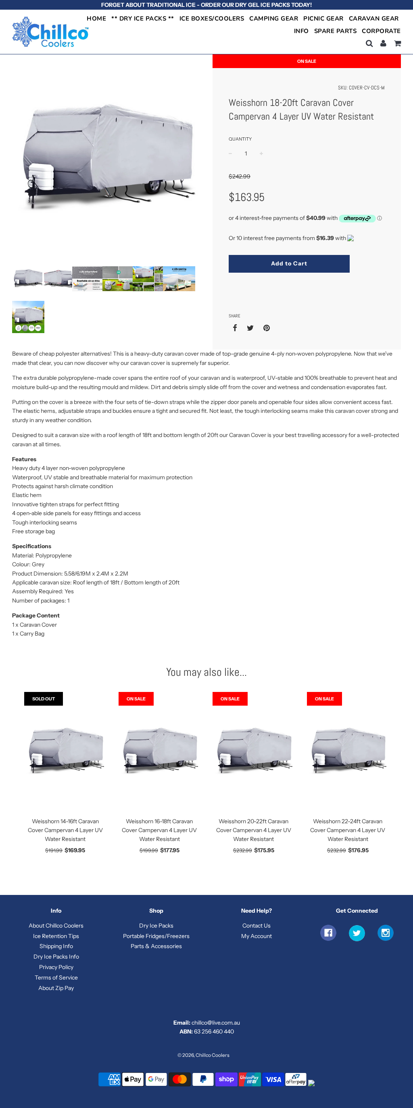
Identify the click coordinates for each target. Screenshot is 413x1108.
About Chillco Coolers (56, 925)
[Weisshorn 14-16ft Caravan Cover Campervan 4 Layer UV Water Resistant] (65, 752)
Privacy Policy (56, 967)
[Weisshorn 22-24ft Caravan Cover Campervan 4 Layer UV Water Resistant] (348, 752)
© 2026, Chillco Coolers (203, 1055)
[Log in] (383, 43)
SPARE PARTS (335, 31)
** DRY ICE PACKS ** (142, 18)
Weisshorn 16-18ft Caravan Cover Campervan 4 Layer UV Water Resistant (159, 830)
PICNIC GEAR (323, 18)
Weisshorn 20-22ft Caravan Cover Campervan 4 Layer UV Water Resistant (253, 830)
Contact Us (256, 925)
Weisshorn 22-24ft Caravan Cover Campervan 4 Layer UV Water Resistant (347, 830)
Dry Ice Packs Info (56, 956)
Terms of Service (56, 977)
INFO (301, 31)
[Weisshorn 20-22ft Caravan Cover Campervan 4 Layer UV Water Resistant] (254, 752)
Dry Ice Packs (156, 925)
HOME (96, 18)
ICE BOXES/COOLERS (211, 18)
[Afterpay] (296, 1086)
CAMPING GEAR (273, 18)
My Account (256, 936)
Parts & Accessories (156, 946)
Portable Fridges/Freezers (156, 936)
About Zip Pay (56, 988)
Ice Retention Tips (56, 936)
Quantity (240, 139)
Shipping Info (56, 946)
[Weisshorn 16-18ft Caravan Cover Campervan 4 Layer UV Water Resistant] (160, 752)
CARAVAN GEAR (374, 18)
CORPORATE (381, 31)
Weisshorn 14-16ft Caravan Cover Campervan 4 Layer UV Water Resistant (65, 830)
